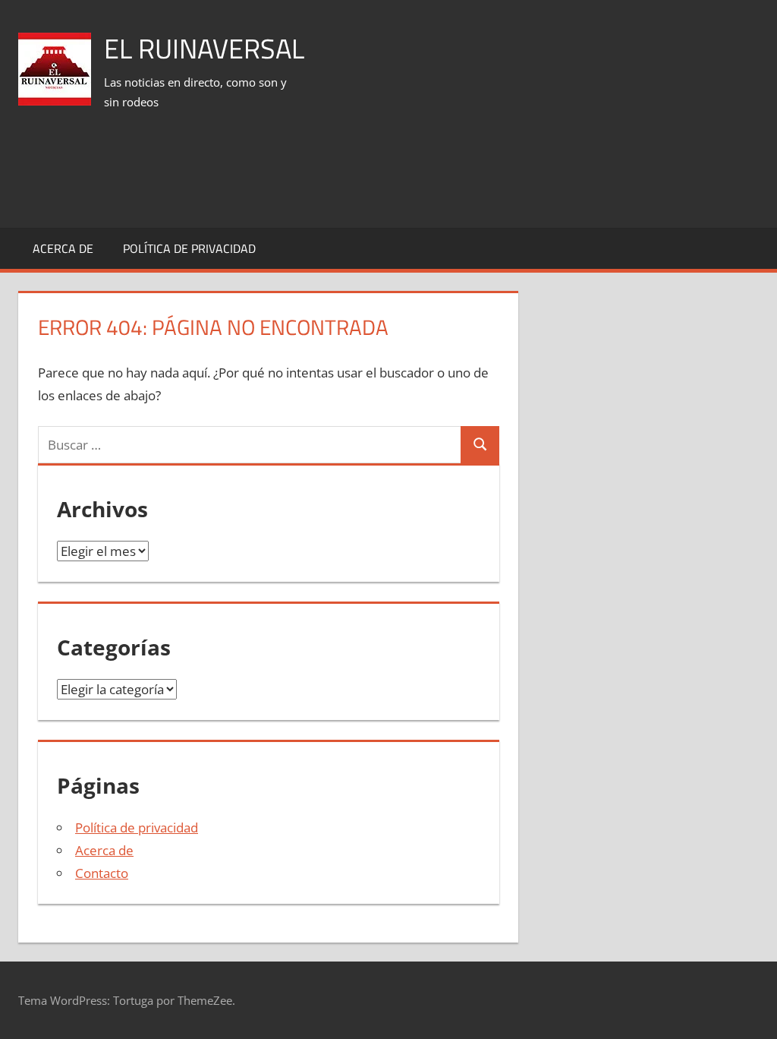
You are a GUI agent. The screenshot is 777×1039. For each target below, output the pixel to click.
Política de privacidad (189, 248)
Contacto (101, 873)
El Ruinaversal (204, 48)
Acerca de (63, 248)
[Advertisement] (482, 174)
